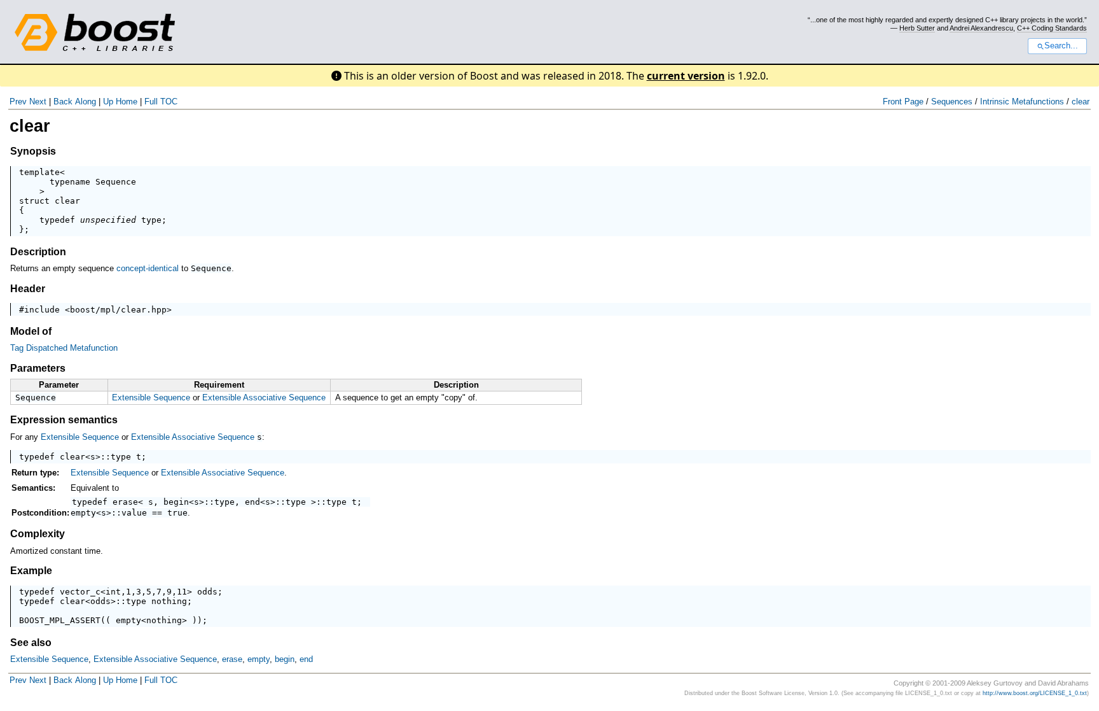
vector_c (80, 591)
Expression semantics (64, 419)
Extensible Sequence (151, 397)
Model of (31, 331)
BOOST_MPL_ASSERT (59, 620)
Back (63, 101)
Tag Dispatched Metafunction (64, 348)
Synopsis (33, 151)
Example (31, 570)
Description (38, 251)
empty (83, 512)
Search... (1061, 45)
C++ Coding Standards (1052, 28)
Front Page (903, 101)
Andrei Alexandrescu (981, 28)
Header (27, 288)
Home (126, 101)
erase (125, 502)
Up (108, 101)
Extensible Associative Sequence (264, 397)
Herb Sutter (917, 28)
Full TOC (160, 101)
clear (1080, 101)
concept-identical (147, 268)
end (252, 502)
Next (37, 101)
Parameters (38, 368)
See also (31, 642)
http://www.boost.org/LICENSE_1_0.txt (1035, 693)
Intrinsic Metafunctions (1022, 101)
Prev (18, 101)
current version (686, 76)
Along (85, 101)
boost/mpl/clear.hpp (118, 309)
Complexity (37, 533)
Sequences (951, 101)
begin (176, 502)
